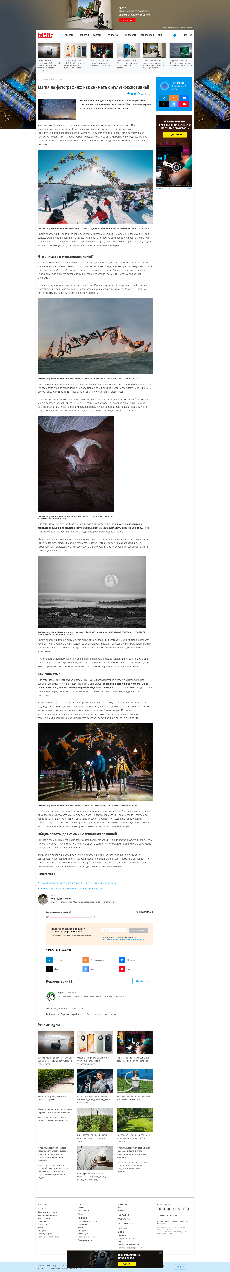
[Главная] (38, 79)
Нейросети (131, 35)
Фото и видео (43, 1224)
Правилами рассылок (112, 939)
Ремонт (81, 1214)
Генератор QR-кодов (126, 1239)
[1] (47, 916)
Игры (120, 1208)
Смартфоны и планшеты (47, 1212)
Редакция (121, 1242)
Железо (121, 1211)
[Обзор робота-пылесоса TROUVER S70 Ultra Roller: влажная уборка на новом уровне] (56, 1042)
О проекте (122, 1235)
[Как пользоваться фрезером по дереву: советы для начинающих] (56, 1111)
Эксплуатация (83, 1211)
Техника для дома (45, 1234)
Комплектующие (44, 1218)
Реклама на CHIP (163, 189)
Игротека (122, 1204)
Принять (181, 1267)
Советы (97, 35)
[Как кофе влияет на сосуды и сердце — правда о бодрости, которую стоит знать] (95, 1158)
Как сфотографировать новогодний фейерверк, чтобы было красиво (79, 883)
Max (92, 969)
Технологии (147, 35)
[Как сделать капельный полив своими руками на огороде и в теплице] (95, 1120)
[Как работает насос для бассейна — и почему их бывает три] (135, 1081)
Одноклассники (97, 960)
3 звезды (135, 93)
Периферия (42, 1221)
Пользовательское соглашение (130, 1245)
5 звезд (141, 93)
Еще (160, 35)
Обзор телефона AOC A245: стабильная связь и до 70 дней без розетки (128, 64)
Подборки (113, 35)
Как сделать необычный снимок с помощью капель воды (72, 888)
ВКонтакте (131, 960)
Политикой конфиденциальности (132, 939)
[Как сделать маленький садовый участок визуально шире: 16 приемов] (135, 1120)
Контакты (188, 189)
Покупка (81, 1208)
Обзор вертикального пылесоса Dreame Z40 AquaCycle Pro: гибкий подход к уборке (153, 64)
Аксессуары (42, 1228)
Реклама (122, 1228)
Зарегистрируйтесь (71, 1014)
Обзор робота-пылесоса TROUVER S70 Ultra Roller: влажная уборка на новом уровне (49, 65)
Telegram (58, 960)
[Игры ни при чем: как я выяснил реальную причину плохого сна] (135, 1042)
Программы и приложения (48, 1237)
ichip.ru (121, 1232)
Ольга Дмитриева (61, 898)
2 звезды (132, 93)
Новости (84, 35)
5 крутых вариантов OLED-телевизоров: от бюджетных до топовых (181, 63)
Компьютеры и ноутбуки (47, 1215)
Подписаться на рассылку (170, 1215)
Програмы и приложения (88, 1237)
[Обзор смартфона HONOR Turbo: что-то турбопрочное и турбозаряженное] (95, 1042)
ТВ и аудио (42, 1231)
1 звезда (128, 93)
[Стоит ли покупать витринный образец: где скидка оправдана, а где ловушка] (95, 1081)
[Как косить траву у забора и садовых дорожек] (56, 1081)
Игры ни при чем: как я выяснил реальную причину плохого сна (101, 63)
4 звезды (138, 93)
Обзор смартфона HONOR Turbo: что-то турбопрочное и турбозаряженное (74, 64)
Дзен (56, 969)
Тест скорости (125, 1223)
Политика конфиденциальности (130, 1248)
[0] (95, 916)
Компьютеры (83, 1224)
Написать (144, 981)
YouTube (131, 969)
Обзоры (69, 35)
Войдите (50, 1014)
